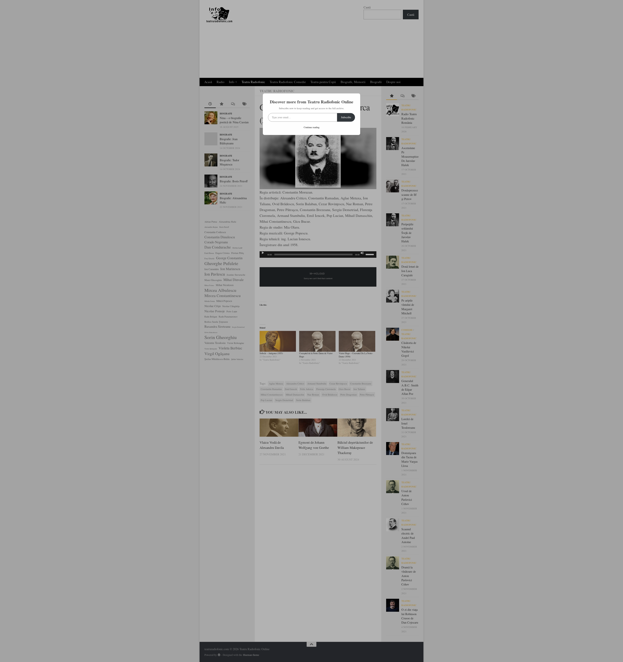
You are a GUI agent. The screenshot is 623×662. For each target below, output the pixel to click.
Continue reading (311, 127)
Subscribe (346, 117)
